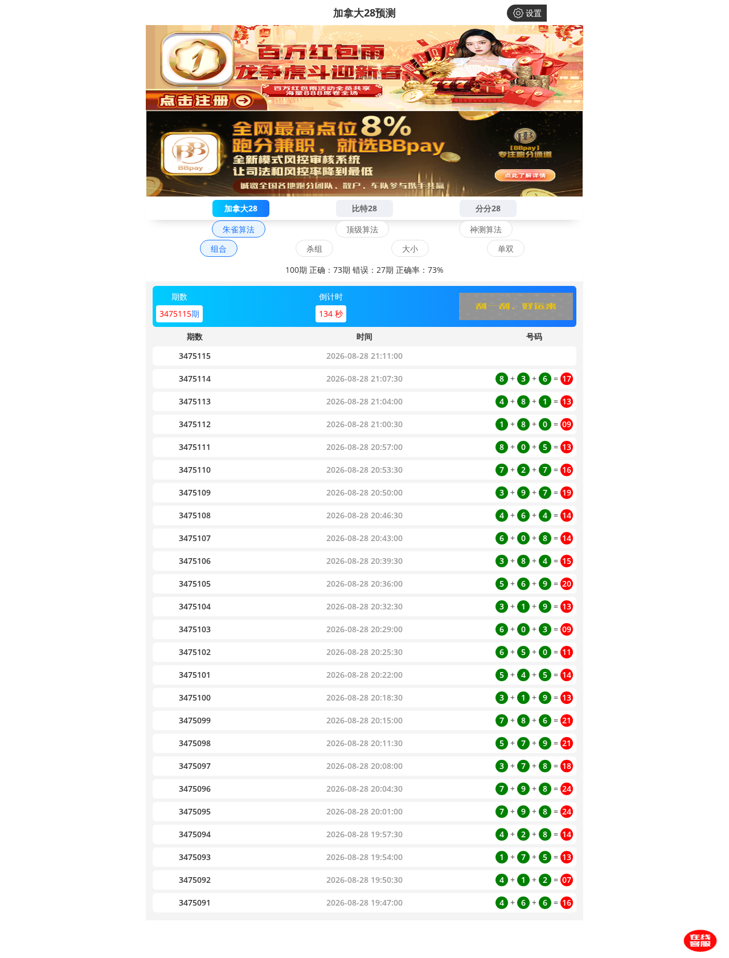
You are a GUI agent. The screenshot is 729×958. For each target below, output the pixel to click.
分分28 (488, 208)
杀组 (314, 248)
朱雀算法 (239, 229)
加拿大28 (240, 208)
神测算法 (486, 229)
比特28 (364, 208)
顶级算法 (362, 229)
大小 (410, 248)
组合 (219, 248)
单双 (506, 248)
